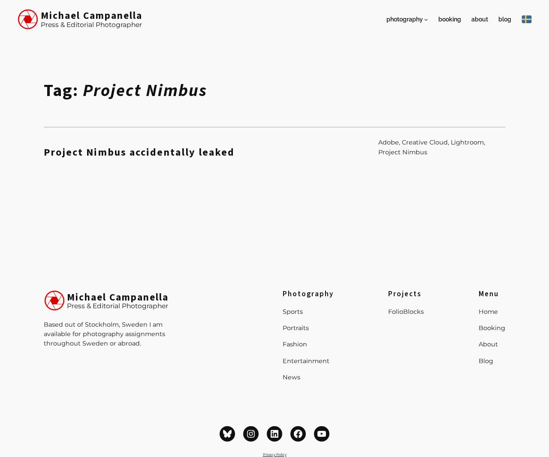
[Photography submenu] (426, 19)
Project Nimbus (402, 152)
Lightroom (467, 142)
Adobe (388, 142)
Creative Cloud (425, 142)
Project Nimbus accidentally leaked (139, 152)
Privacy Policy (275, 454)
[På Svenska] (527, 19)
